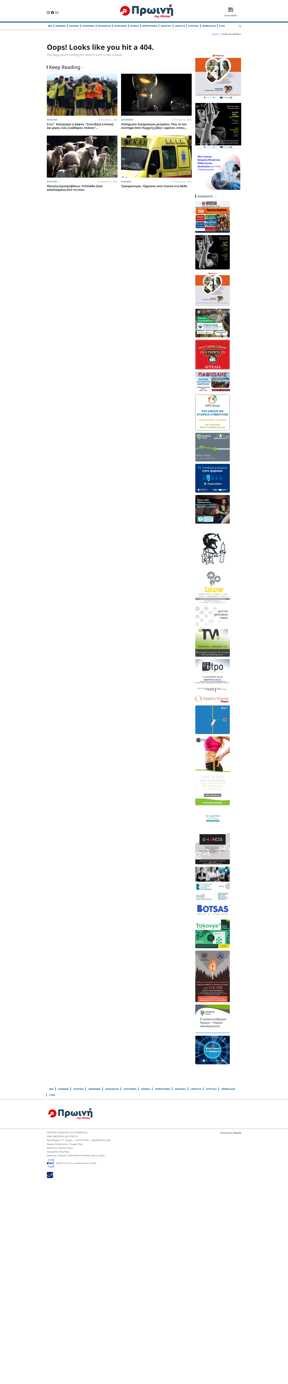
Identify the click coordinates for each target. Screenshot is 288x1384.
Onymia (237, 1132)
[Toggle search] (240, 26)
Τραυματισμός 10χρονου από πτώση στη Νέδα (154, 186)
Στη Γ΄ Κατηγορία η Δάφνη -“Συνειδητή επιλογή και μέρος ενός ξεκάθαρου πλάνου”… (80, 126)
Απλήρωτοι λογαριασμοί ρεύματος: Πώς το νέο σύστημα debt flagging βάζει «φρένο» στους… (154, 126)
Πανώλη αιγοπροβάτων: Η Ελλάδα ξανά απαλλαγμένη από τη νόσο (74, 188)
